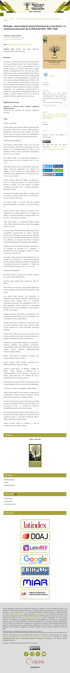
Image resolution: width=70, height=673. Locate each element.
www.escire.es (35, 667)
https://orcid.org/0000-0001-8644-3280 (13, 39)
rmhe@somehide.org (41, 614)
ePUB (53, 76)
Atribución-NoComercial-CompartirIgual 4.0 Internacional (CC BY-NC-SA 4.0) (27, 636)
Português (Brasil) (9, 485)
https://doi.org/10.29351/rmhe (31, 618)
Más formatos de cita (49, 105)
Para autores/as (8, 501)
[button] (48, 166)
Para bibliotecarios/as (10, 504)
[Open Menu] (2, 14)
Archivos (11, 19)
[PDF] (46, 74)
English (6, 482)
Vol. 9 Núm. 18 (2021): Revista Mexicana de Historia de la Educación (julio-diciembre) (38, 19)
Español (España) (9, 480)
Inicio (5, 19)
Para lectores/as (8, 498)
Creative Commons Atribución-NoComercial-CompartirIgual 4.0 (54, 149)
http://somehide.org (16, 614)
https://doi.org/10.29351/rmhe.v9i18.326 (19, 44)
